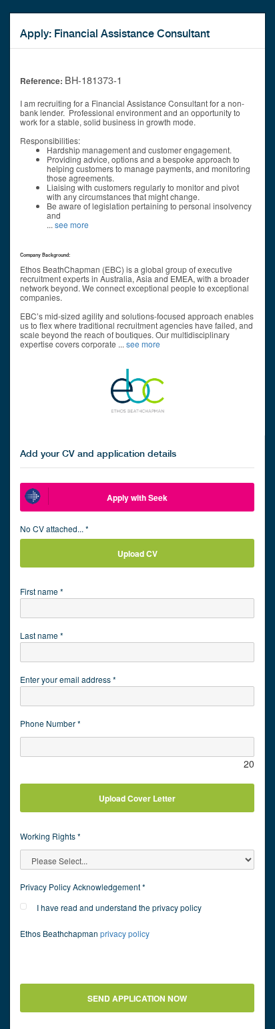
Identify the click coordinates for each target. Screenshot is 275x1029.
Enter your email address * (68, 679)
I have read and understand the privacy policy (119, 907)
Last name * (41, 635)
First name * (41, 591)
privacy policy (125, 933)
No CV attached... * (54, 528)
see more (72, 224)
